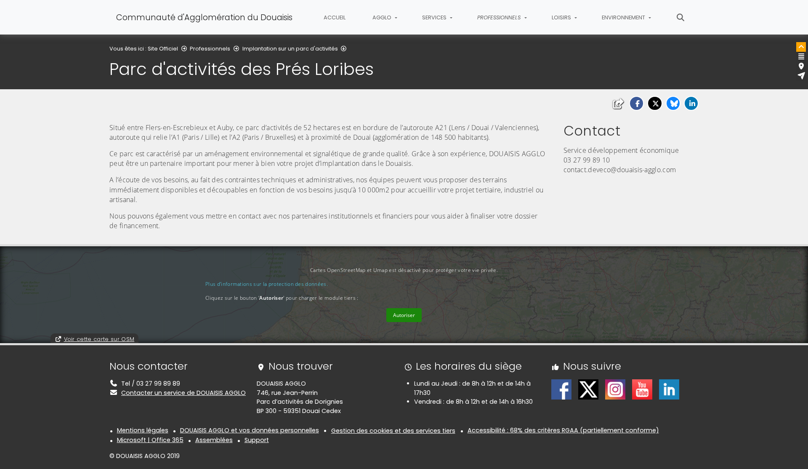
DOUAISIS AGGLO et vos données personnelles (249, 430)
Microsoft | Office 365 (150, 440)
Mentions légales (142, 430)
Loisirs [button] (562, 17)
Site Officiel (163, 48)
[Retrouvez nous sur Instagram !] (615, 389)
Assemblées (214, 440)
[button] (636, 103)
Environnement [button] (624, 17)
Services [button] (435, 17)
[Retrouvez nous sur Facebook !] (561, 389)
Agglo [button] (382, 17)
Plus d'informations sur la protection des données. (266, 284)
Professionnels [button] (499, 17)
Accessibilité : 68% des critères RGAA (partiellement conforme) (563, 430)
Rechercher (680, 17)
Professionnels (210, 48)
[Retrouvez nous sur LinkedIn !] (669, 389)
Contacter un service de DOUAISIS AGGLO (183, 393)
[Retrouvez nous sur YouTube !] (642, 389)
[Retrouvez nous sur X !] (588, 389)
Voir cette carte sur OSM (99, 339)
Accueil (335, 17)
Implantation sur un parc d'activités (290, 48)
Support (257, 440)
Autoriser (404, 315)
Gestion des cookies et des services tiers (393, 430)
